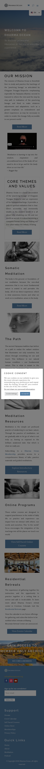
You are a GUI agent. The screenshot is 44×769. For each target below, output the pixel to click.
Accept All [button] (25, 394)
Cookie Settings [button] (11, 394)
